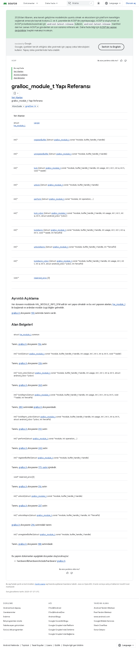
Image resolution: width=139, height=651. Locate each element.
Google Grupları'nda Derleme (61, 629)
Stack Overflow (100, 625)
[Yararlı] (121, 61)
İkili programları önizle (12, 621)
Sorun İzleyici (99, 629)
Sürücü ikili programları (13, 629)
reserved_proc (40, 278)
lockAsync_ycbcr (41, 261)
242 (40, 448)
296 (33, 525)
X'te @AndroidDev (56, 612)
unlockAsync (40, 247)
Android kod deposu (12, 608)
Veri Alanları (17, 97)
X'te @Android (54, 608)
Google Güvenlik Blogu (58, 621)
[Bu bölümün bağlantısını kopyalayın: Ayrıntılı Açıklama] (42, 298)
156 (40, 344)
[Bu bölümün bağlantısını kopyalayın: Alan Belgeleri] (36, 324)
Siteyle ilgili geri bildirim (73, 645)
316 (40, 486)
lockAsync (38, 230)
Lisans (49, 645)
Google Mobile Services (104, 621)
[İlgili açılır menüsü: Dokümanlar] (38, 3)
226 (40, 363)
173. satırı (43, 467)
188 (40, 544)
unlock (37, 185)
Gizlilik (57, 645)
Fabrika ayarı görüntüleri (13, 625)
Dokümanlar (29, 3)
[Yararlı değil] (125, 61)
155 (33, 313)
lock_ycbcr (39, 213)
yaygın (37, 123)
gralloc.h (31, 106)
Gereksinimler (9, 612)
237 (40, 505)
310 (40, 429)
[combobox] (80, 3)
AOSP (14, 60)
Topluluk (25, 645)
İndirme (6, 616)
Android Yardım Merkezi (104, 608)
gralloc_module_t (62, 140)
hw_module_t (20, 125)
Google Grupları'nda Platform (61, 625)
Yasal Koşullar (38, 645)
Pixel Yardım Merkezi (102, 612)
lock (36, 168)
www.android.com (102, 616)
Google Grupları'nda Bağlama (61, 634)
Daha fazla (50, 3)
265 (40, 385)
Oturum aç (131, 3)
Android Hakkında (11, 645)
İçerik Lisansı (40, 584)
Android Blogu (54, 616)
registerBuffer (40, 140)
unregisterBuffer (41, 154)
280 (21, 407)
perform (38, 199)
